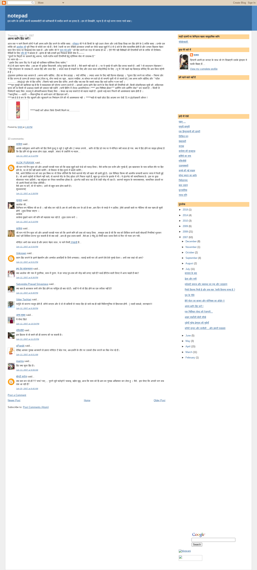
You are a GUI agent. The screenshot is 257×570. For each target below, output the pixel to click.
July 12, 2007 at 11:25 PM (27, 339)
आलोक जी (21, 46)
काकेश (19, 144)
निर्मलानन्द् (183, 180)
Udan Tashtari (23, 299)
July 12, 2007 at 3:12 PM (27, 156)
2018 (186, 209)
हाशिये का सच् (185, 155)
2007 (186, 237)
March (189, 352)
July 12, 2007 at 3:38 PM (27, 193)
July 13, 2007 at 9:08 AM (27, 370)
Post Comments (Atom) (36, 407)
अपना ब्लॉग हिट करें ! (194, 306)
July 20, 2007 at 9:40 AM (27, 389)
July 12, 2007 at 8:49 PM (27, 293)
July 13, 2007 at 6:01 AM (27, 355)
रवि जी (24, 53)
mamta (20, 361)
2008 (186, 231)
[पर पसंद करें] (190, 560)
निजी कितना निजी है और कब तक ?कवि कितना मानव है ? (210, 289)
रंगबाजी (73, 242)
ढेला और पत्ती (191, 278)
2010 (186, 220)
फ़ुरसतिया (183, 190)
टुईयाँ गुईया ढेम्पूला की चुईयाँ (197, 322)
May (188, 341)
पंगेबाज (76, 43)
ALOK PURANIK (25, 162)
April (188, 346)
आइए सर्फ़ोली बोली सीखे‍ (195, 317)
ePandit (20, 345)
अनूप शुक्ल (20, 314)
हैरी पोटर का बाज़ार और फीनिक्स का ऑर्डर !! (205, 300)
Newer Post (14, 400)
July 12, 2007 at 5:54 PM (27, 247)
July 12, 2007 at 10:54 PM (27, 324)
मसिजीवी (20, 330)
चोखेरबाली (184, 41)
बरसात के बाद (191, 273)
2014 (186, 215)
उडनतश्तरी (183, 165)
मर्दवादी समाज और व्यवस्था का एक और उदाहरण (206, 284)
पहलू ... (182, 121)
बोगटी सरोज (21, 376)
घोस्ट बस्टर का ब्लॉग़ (188, 175)
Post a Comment (17, 395)
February (191, 357)
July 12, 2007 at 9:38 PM (27, 308)
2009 (186, 226)
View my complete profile (203, 68)
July (188, 269)
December (191, 241)
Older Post (159, 400)
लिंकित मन (183, 136)
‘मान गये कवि (65, 50)
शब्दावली (182, 141)
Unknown (21, 253)
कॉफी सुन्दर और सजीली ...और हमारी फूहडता (205, 328)
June (189, 335)
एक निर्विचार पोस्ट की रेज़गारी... (199, 311)
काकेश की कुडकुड (187, 151)
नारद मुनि (183, 195)
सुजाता (19, 200)
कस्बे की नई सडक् (187, 170)
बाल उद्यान (183, 185)
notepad (18, 16)
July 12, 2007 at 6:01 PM (27, 262)
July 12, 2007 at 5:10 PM (27, 222)
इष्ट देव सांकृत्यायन (24, 268)
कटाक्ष (181, 146)
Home (87, 400)
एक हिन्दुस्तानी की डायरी (189, 131)
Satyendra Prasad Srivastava (32, 284)
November (191, 247)
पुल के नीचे (189, 295)
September (192, 258)
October (190, 252)
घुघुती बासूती (184, 126)
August (190, 263)
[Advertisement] (194, 421)
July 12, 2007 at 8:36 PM (27, 277)
